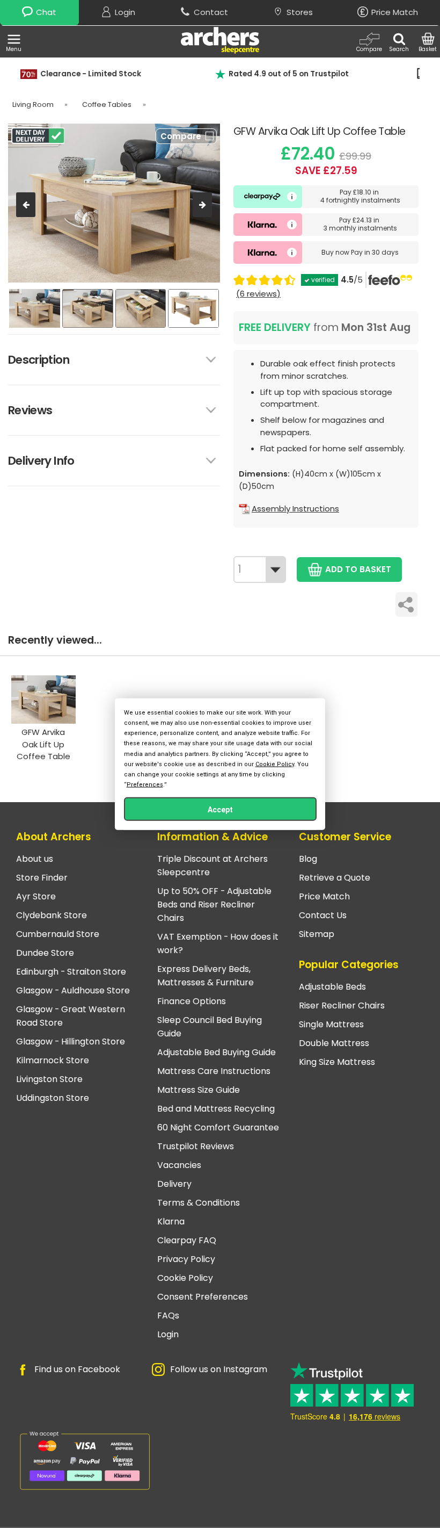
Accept (220, 809)
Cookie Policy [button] (274, 763)
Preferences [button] (145, 784)
